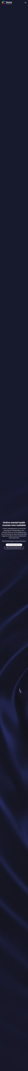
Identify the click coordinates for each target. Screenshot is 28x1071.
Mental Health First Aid (14, 544)
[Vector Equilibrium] (7, 2)
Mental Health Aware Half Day (14, 547)
